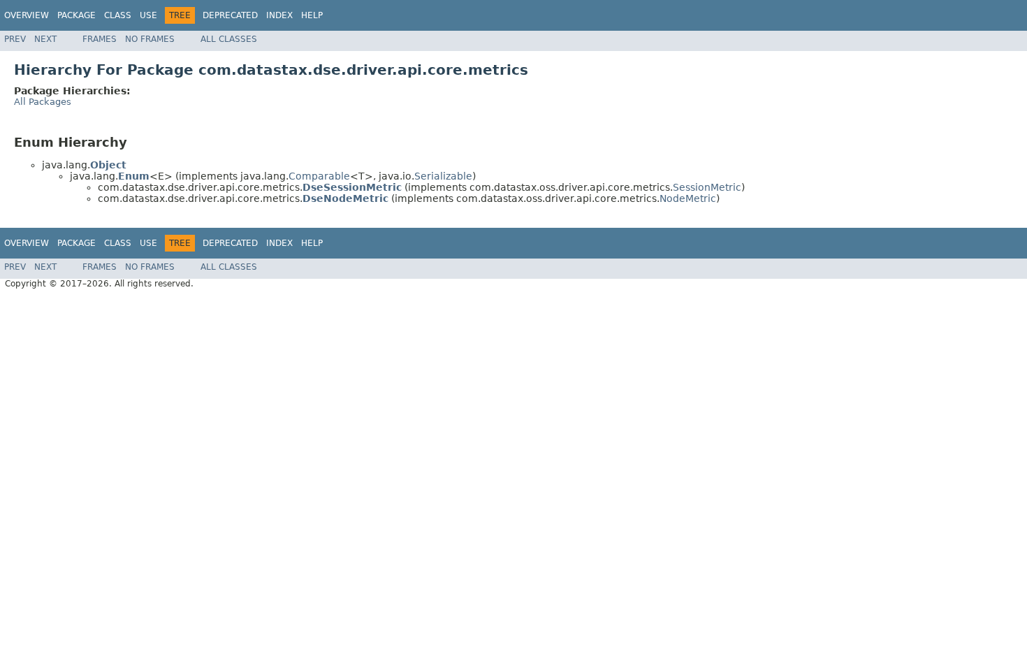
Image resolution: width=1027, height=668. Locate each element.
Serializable (443, 176)
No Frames (150, 39)
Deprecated (230, 15)
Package (76, 15)
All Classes (229, 39)
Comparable (319, 176)
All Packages (42, 101)
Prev (15, 39)
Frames (99, 39)
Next (45, 39)
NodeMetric (688, 198)
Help (312, 15)
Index (279, 15)
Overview (26, 15)
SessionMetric (707, 187)
